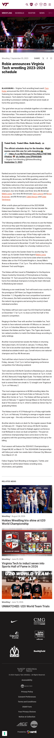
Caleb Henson (32, 197)
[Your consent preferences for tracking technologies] (4, 733)
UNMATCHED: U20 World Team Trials (26, 606)
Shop (41, 4)
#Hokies (8, 156)
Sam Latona (38, 194)
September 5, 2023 (13, 162)
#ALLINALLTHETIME (41, 154)
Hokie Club (31, 4)
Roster (31, 13)
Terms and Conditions (27, 702)
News (41, 13)
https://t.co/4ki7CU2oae (20, 154)
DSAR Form (27, 707)
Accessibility (27, 680)
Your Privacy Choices (27, 712)
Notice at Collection (27, 717)
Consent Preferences (27, 697)
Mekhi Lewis (7, 194)
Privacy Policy (27, 692)
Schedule (19, 13)
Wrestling (6, 58)
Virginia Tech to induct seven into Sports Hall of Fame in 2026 (23, 565)
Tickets (36, 4)
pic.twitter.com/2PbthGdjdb (29, 156)
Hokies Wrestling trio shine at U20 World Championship (23, 522)
